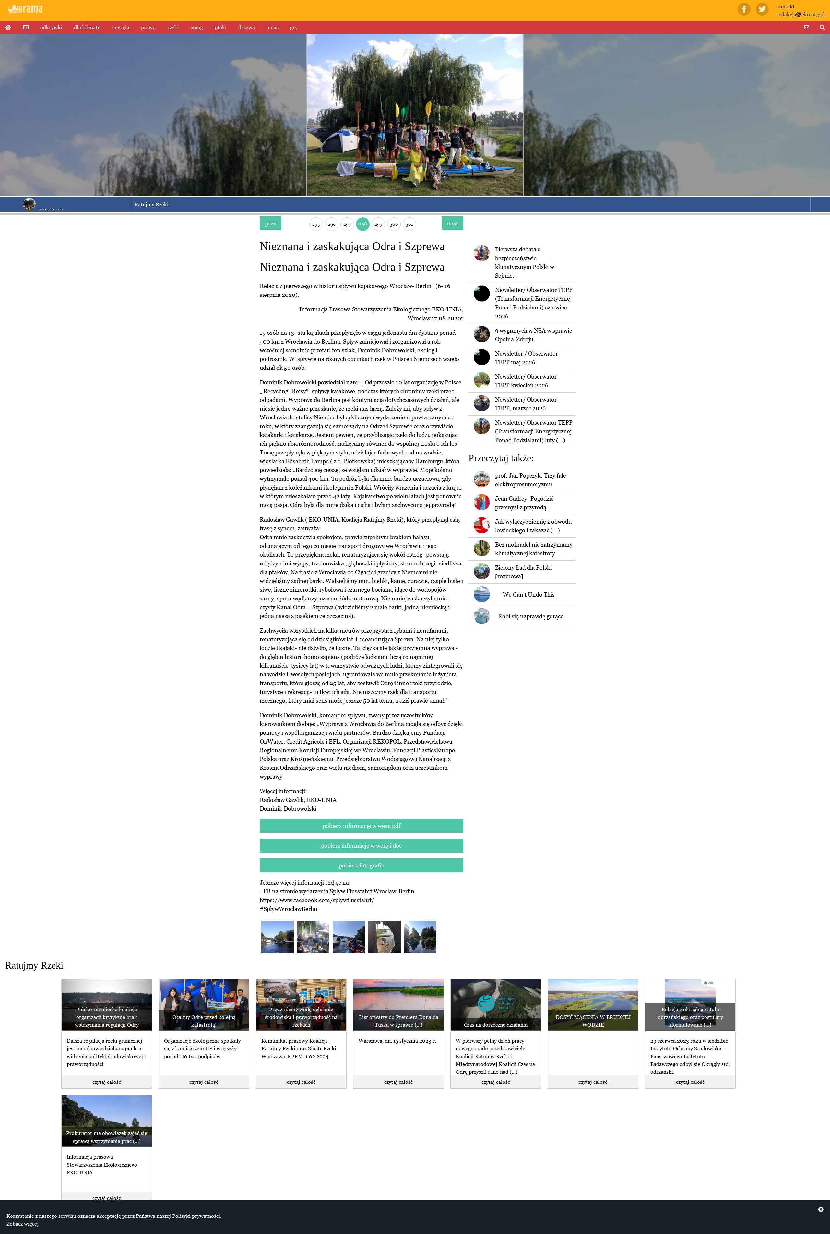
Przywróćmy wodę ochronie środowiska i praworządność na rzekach (301, 1017)
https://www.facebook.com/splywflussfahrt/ (317, 900)
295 (316, 224)
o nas (273, 27)
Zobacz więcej (22, 1224)
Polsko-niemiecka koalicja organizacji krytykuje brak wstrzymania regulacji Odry (107, 1017)
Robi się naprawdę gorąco (531, 616)
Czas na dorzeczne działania (496, 1025)
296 (332, 224)
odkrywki (51, 27)
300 (394, 224)
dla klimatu (87, 27)
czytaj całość (106, 1082)
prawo (148, 27)
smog (197, 27)
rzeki (173, 27)
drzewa (246, 27)
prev (270, 223)
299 (378, 224)
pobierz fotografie (361, 865)
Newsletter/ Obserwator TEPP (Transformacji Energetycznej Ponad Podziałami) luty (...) (534, 431)
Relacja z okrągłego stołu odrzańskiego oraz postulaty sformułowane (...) (690, 1017)
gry (294, 27)
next (452, 223)
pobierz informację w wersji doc (361, 845)
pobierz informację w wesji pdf (361, 825)
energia (120, 27)
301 (409, 224)
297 (347, 224)
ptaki (221, 27)
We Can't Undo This (529, 594)
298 (363, 223)
